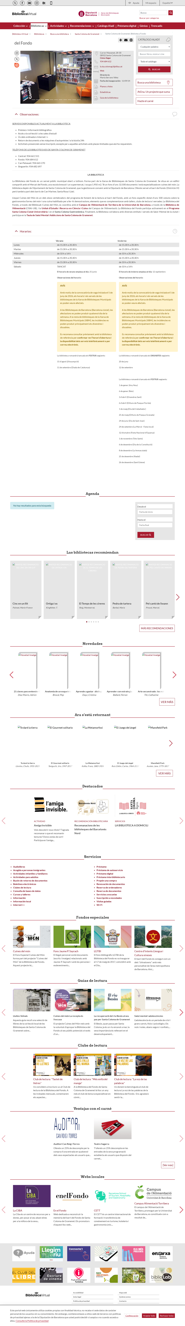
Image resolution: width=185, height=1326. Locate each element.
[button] (25, 77)
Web (102, 70)
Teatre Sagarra (101, 1143)
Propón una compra (107, 880)
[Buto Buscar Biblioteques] (170, 12)
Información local (22, 901)
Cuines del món (21, 951)
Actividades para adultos (25, 877)
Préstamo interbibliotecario (111, 877)
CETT (97, 1210)
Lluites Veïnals (20, 1015)
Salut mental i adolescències (148, 1015)
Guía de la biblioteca (109, 97)
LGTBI (97, 951)
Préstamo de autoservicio (110, 870)
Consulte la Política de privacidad (32, 1320)
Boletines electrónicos (24, 884)
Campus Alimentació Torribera (151, 1203)
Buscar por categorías (149, 18)
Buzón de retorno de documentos (30, 880)
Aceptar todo (149, 1315)
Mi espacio (151, 2)
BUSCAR (155, 69)
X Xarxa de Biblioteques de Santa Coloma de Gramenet (16, 59)
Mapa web (123, 1293)
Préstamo (102, 866)
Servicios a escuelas (107, 894)
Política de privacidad (81, 1301)
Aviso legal (77, 1297)
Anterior (3, 820)
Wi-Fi (99, 904)
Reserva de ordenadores (109, 887)
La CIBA (17, 1210)
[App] (51, 2)
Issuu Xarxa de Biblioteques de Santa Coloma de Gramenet (16, 65)
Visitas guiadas (104, 901)
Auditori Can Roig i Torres (66, 1143)
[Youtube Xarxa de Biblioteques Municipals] (30, 2)
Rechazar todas (167, 1315)
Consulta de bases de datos (27, 891)
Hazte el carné (145, 101)
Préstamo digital (105, 873)
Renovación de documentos (111, 884)
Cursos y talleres (21, 894)
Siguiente (181, 820)
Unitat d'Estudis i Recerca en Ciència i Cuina (65, 208)
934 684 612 (105, 61)
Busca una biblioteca (149, 82)
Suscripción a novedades (109, 897)
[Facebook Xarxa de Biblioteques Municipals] (22, 2)
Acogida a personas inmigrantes (29, 870)
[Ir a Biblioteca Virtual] (98, 13)
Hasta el (141, 519)
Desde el (141, 506)
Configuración (131, 1315)
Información (19, 897)
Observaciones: (28, 114)
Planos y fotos (106, 86)
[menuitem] (19, 25)
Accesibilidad (78, 1293)
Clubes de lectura (22, 887)
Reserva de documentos (109, 891)
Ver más (167, 702)
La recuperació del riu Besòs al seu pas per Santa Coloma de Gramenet (112, 1017)
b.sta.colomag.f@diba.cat (111, 66)
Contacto (122, 1301)
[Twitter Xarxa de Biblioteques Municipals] (15, 2)
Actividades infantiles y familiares (30, 873)
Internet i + (19, 904)
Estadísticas (105, 92)
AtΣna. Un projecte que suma (153, 91)
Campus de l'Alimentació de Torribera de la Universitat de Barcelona (114, 204)
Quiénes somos (125, 1297)
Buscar (144, 535)
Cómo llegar (105, 58)
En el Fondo (59, 1210)
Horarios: (25, 231)
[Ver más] (168, 1165)
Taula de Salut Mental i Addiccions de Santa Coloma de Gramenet (60, 215)
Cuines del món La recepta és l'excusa (68, 1017)
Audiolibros (19, 866)
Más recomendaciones (157, 628)
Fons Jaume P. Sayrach (65, 951)
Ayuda (136, 2)
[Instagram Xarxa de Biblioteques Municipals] (37, 2)
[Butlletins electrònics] (44, 2)
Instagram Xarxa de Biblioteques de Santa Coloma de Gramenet (16, 53)
